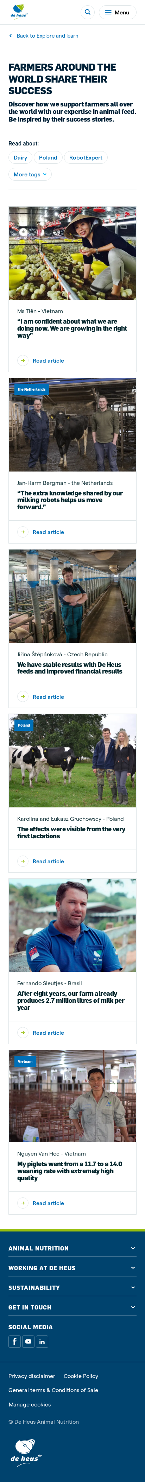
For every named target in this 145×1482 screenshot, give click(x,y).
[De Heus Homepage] (19, 12)
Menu (122, 12)
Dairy (20, 157)
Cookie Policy (81, 1376)
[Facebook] (14, 1341)
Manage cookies (30, 1404)
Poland (48, 157)
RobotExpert (85, 157)
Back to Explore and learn (47, 35)
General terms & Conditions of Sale (53, 1390)
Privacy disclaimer (31, 1376)
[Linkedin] (42, 1341)
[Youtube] (28, 1341)
